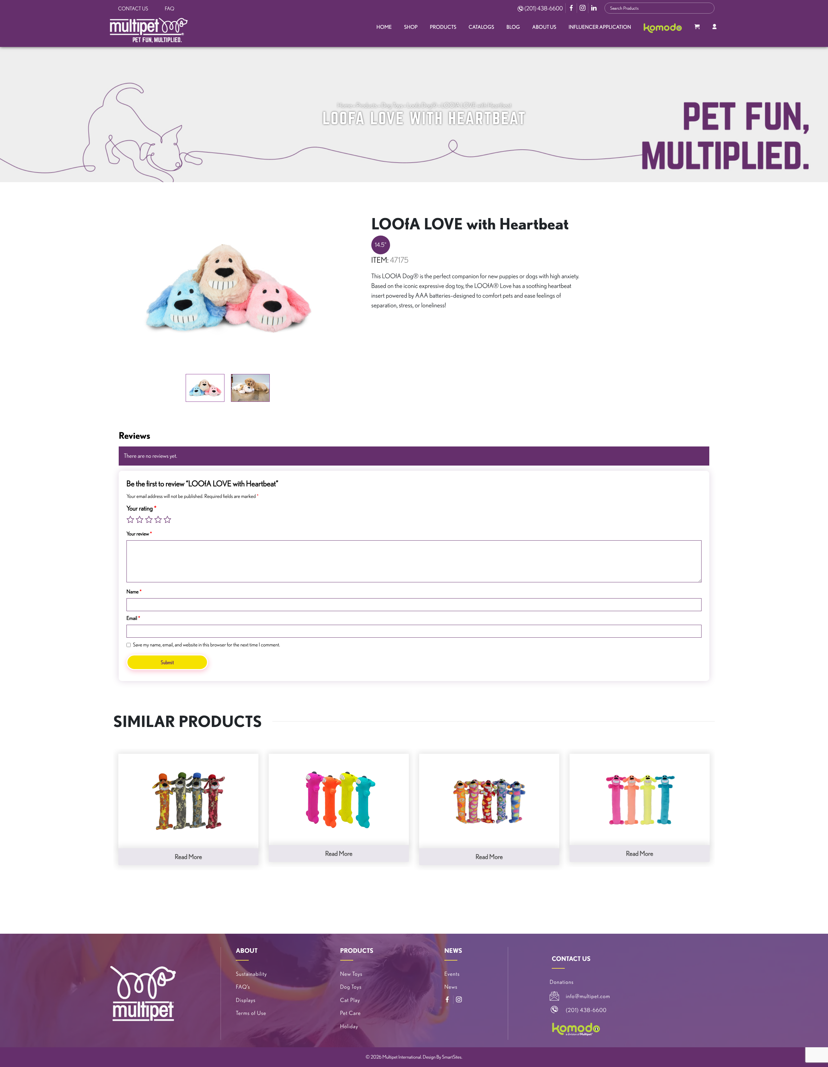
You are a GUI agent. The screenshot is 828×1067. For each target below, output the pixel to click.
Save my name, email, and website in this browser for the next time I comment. (206, 645)
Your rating (141, 508)
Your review (139, 534)
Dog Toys (392, 105)
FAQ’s (243, 987)
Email (133, 618)
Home (384, 27)
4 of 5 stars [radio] (158, 519)
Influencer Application (600, 27)
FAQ (169, 9)
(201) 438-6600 (543, 8)
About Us (544, 27)
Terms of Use (251, 1013)
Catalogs (481, 27)
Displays (246, 1000)
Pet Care (350, 1013)
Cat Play (350, 1000)
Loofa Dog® (422, 105)
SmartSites (452, 1057)
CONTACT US (571, 958)
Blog (513, 27)
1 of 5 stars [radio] (130, 519)
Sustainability (251, 974)
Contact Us (133, 9)
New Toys (351, 974)
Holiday (349, 1026)
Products (443, 27)
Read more (188, 856)
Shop (411, 27)
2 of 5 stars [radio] (140, 519)
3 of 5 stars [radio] (149, 519)
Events (452, 974)
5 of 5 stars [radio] (167, 519)
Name (134, 592)
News (451, 987)
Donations (562, 982)
